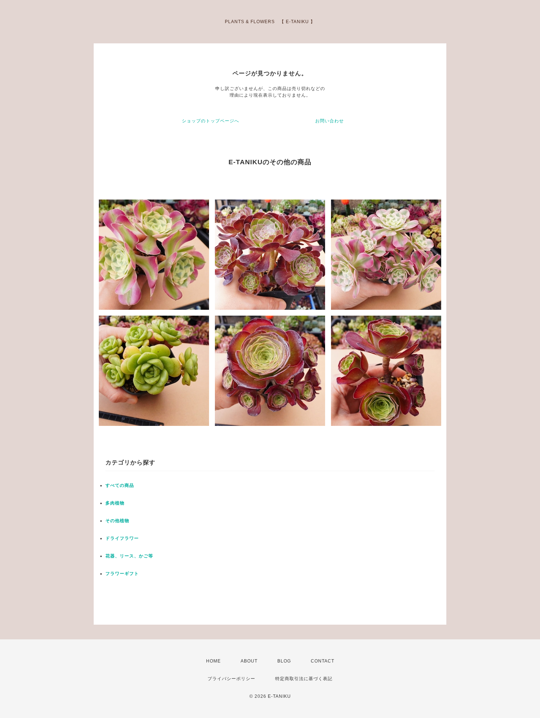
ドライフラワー (122, 538)
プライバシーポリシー (231, 678)
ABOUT (249, 661)
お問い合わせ (329, 120)
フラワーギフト (122, 573)
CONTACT (322, 661)
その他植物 (117, 520)
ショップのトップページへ (210, 120)
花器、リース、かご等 (129, 556)
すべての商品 (119, 485)
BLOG (284, 661)
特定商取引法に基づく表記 (303, 678)
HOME (213, 661)
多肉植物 (115, 503)
